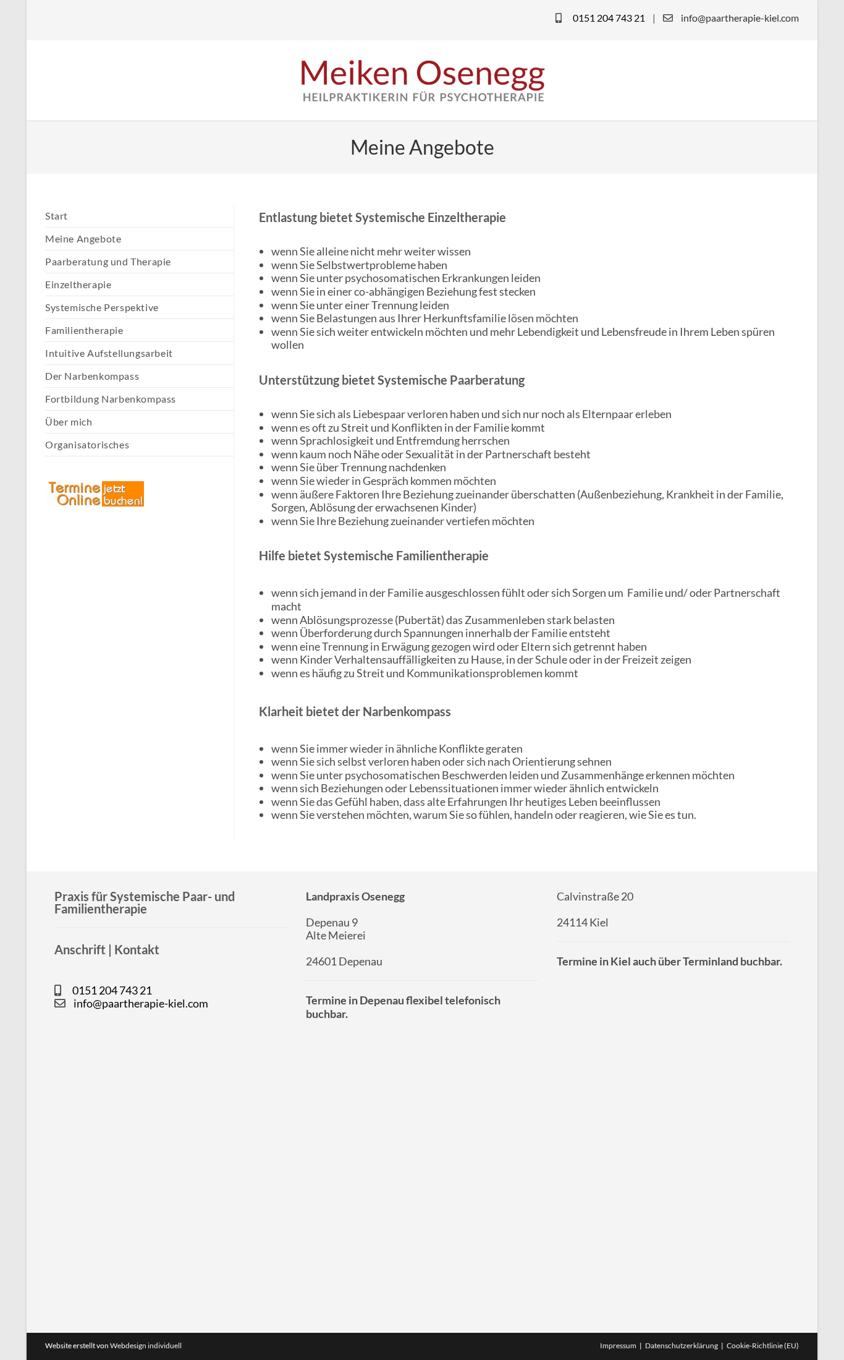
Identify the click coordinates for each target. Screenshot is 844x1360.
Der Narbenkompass (92, 376)
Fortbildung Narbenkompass (110, 398)
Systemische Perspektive (102, 307)
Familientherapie (84, 330)
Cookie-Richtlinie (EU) (763, 1345)
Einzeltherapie (78, 284)
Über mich (68, 421)
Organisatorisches (87, 444)
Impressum (618, 1345)
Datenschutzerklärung (681, 1345)
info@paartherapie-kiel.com (740, 18)
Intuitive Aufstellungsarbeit (109, 353)
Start (56, 215)
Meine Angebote (83, 238)
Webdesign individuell (146, 1345)
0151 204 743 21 (609, 18)
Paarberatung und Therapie (108, 261)
